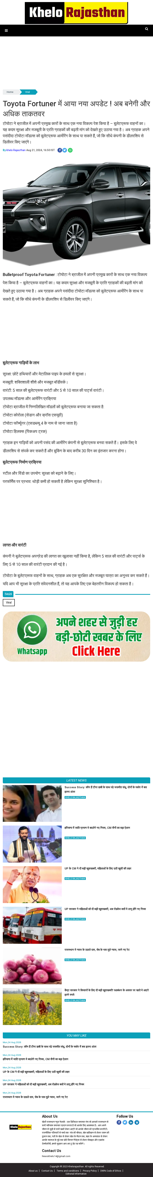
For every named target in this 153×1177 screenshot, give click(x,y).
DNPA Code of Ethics (110, 1171)
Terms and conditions (68, 1171)
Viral (27, 92)
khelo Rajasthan (16, 150)
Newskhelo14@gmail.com (56, 1156)
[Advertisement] (76, 62)
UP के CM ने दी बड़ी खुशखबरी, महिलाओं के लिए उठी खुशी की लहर (36, 1072)
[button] (6, 30)
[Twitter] (125, 1122)
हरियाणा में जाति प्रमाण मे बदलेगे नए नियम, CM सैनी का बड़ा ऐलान (35, 1059)
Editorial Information (76, 1174)
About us (33, 1171)
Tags (8, 594)
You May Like (76, 1035)
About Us (50, 1116)
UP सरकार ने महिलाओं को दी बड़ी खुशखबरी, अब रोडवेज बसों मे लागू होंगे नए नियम (43, 1084)
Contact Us (51, 1150)
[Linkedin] (131, 1122)
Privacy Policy (90, 1171)
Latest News (76, 780)
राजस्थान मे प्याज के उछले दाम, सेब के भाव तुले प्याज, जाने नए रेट (35, 1097)
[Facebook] (119, 1122)
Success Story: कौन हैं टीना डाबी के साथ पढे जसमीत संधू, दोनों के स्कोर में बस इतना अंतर (49, 1046)
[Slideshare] (137, 1122)
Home (10, 92)
